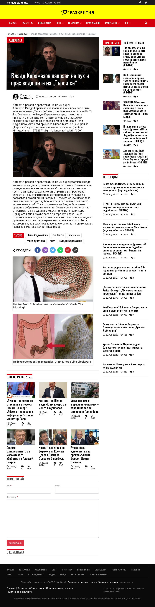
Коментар (12, 497)
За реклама (47, 2)
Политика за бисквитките (19, 592)
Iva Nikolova (26, 98)
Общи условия (36, 588)
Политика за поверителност (82, 582)
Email (57, 485)
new (52, 240)
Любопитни (44, 23)
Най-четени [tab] (112, 42)
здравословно (118, 569)
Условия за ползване (109, 582)
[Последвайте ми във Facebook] (140, 3)
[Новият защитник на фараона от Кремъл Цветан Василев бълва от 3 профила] (53, 444)
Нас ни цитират (35, 574)
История (135, 569)
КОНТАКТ (57, 2)
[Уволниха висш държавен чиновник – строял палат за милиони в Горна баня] (85, 397)
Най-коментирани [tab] (134, 42)
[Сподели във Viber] (45, 250)
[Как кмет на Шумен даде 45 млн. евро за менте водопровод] (53, 397)
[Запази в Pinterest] (68, 250)
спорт (20, 574)
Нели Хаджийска (37, 235)
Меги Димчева (36, 240)
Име (9, 485)
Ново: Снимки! (78, 574)
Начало (37, 2)
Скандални (110, 23)
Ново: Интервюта (98, 574)
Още (126, 23)
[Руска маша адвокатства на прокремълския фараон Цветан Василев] (85, 444)
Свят (58, 23)
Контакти (22, 588)
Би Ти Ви (58, 235)
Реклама (11, 588)
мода (63, 574)
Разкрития (27, 23)
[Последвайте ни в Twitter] (146, 3)
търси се (74, 235)
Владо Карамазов (70, 240)
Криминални (93, 23)
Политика (73, 23)
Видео (52, 574)
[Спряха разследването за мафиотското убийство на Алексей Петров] (21, 444)
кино (9, 574)
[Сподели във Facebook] (38, 250)
